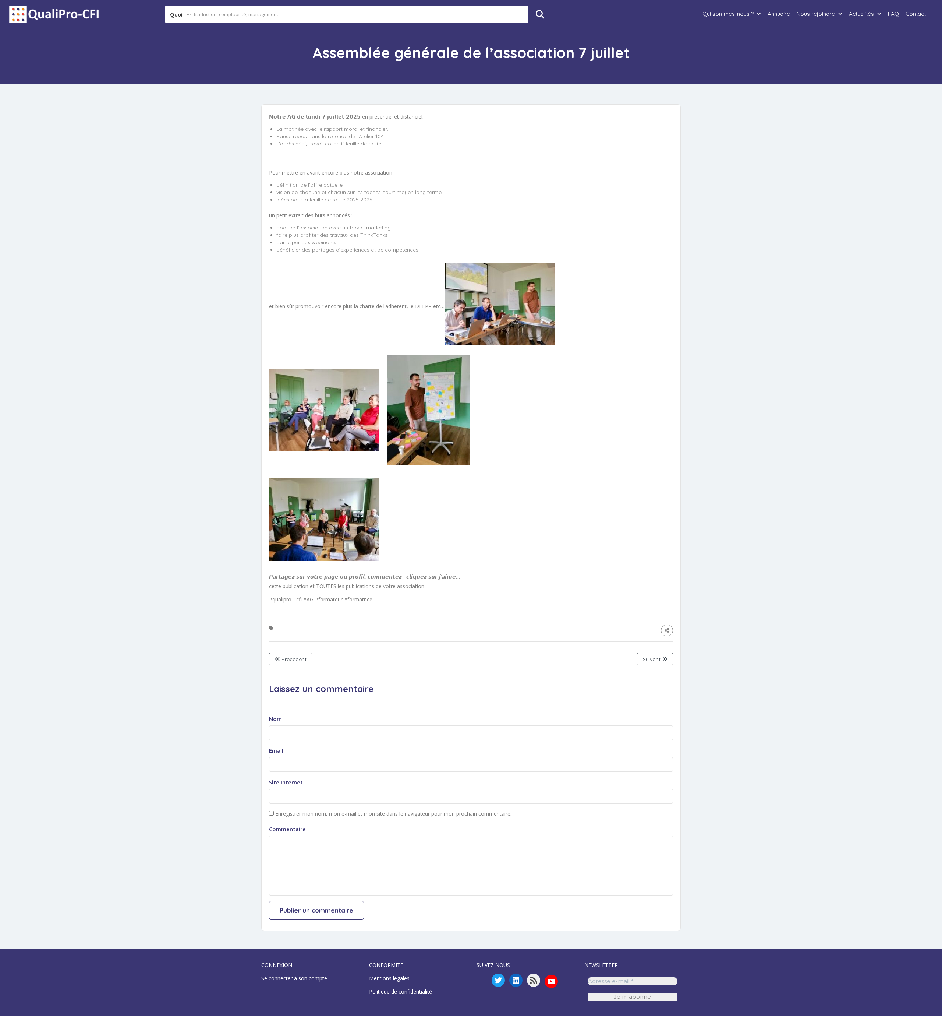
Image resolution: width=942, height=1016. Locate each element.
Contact (916, 13)
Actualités (861, 13)
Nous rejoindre (816, 13)
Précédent (293, 659)
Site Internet (286, 782)
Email (276, 750)
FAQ (893, 13)
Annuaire (779, 13)
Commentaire (287, 829)
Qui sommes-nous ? (728, 13)
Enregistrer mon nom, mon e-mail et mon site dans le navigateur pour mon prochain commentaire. (393, 813)
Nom (275, 719)
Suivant (652, 659)
